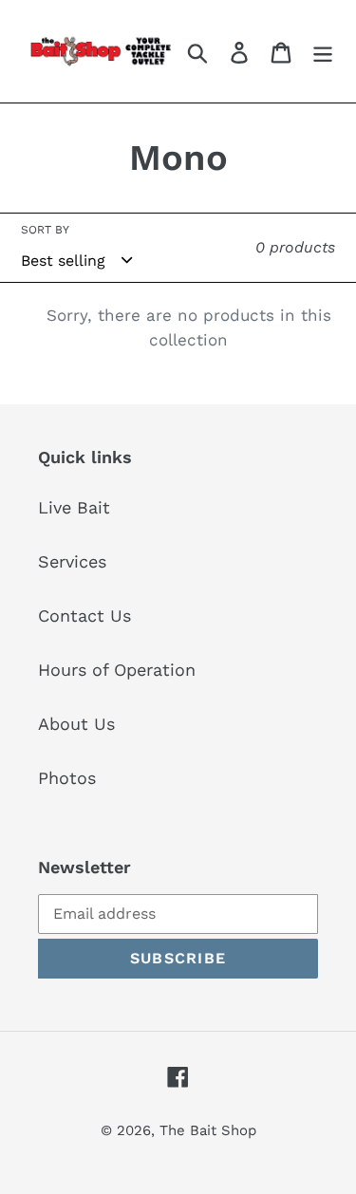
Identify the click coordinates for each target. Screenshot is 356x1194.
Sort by (45, 229)
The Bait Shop (207, 1130)
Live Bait (74, 507)
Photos (67, 778)
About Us (76, 724)
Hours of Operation (117, 670)
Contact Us (84, 615)
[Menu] (323, 50)
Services (72, 561)
